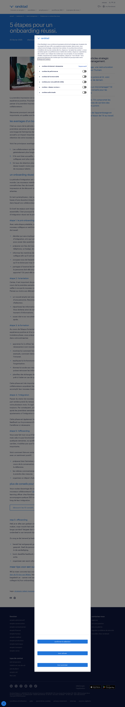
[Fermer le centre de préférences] (3, 703)
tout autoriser (62, 665)
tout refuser (62, 653)
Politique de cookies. (44, 59)
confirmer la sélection (62, 641)
